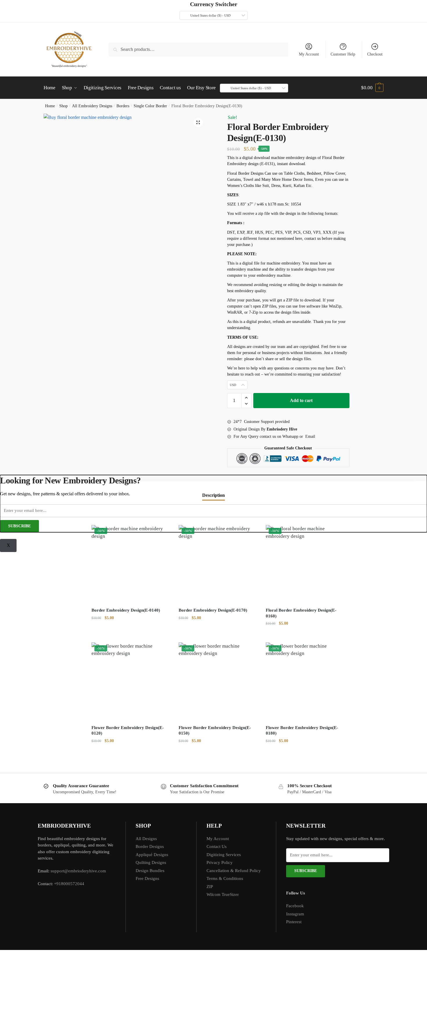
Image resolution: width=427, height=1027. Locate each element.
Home (50, 106)
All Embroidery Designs (92, 106)
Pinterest (294, 921)
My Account (309, 54)
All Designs (146, 838)
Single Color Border (150, 106)
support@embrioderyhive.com (77, 871)
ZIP (210, 886)
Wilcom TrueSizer (223, 894)
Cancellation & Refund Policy (234, 870)
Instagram (295, 914)
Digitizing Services (224, 854)
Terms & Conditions (225, 878)
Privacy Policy (220, 862)
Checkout (375, 54)
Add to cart (301, 400)
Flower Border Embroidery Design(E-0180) (302, 730)
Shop (63, 106)
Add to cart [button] (131, 635)
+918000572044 (69, 883)
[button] (198, 122)
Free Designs (147, 878)
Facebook (295, 905)
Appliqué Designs (152, 854)
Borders (122, 106)
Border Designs (150, 846)
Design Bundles (150, 870)
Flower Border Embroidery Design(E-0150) (215, 730)
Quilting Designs (151, 862)
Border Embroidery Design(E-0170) (213, 610)
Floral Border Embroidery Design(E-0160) (301, 613)
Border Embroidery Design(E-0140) (126, 610)
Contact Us (217, 846)
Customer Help (343, 54)
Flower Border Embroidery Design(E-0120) (128, 730)
